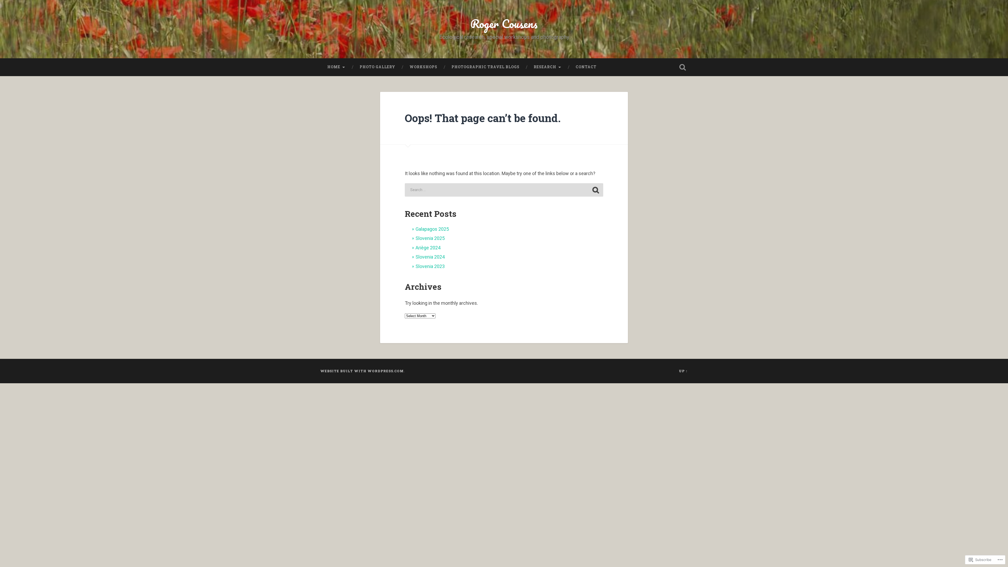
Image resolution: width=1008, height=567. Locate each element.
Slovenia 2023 (430, 266)
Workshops (423, 67)
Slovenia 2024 (430, 257)
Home (333, 67)
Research (545, 67)
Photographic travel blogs (485, 67)
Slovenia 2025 (430, 238)
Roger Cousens (504, 23)
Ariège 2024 (428, 247)
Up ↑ (683, 371)
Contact (586, 67)
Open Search (682, 67)
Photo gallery (377, 67)
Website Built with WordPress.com (362, 371)
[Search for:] (504, 190)
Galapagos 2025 (432, 229)
